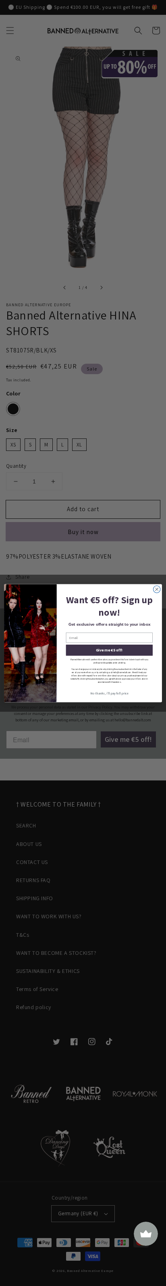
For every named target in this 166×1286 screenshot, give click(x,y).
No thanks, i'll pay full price (109, 693)
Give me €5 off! (109, 650)
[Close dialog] (156, 589)
